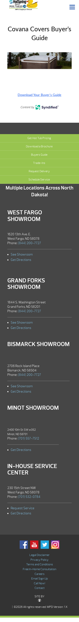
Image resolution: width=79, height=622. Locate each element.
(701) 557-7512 (28, 438)
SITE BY (39, 596)
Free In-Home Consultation (39, 569)
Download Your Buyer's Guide (39, 95)
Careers (39, 574)
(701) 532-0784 (29, 497)
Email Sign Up (39, 578)
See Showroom (22, 254)
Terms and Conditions (39, 564)
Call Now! (39, 583)
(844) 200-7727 (29, 243)
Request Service (22, 508)
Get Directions (21, 260)
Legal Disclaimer (39, 555)
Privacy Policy (39, 560)
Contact (40, 588)
